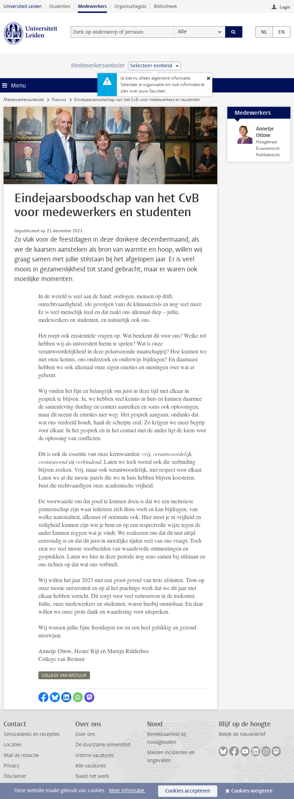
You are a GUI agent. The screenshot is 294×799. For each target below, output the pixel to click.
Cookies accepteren (187, 791)
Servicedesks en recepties (32, 734)
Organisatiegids (130, 6)
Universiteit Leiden (23, 6)
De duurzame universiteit (103, 744)
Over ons (85, 734)
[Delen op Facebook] (43, 697)
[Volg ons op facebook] (234, 751)
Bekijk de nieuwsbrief (242, 734)
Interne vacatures (94, 755)
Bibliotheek (165, 6)
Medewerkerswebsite (24, 100)
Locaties (13, 744)
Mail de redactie (21, 755)
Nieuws (59, 100)
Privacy (11, 765)
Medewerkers (92, 6)
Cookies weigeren (251, 791)
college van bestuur (64, 675)
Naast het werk (92, 776)
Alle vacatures (90, 765)
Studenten (59, 6)
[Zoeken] (233, 32)
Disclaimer (15, 776)
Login (285, 7)
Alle (182, 31)
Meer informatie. (127, 790)
